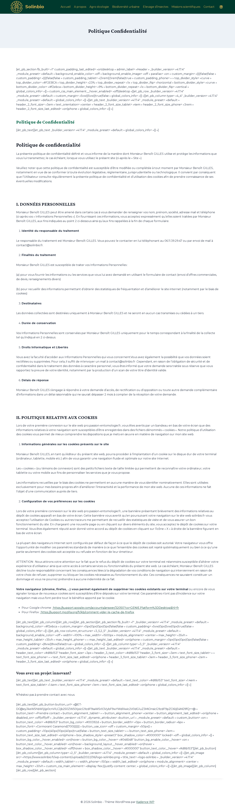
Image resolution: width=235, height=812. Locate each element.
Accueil (66, 6)
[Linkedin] (221, 7)
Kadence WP (145, 802)
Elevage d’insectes (155, 6)
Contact (209, 6)
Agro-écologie (99, 6)
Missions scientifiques (186, 6)
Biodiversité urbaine (126, 6)
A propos (80, 6)
